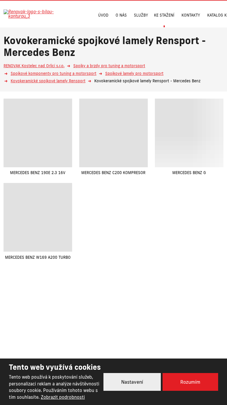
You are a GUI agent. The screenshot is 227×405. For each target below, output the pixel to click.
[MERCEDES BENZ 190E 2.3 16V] (38, 133)
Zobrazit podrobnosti (63, 397)
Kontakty (190, 15)
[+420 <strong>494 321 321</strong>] (73, 14)
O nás (121, 15)
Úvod (103, 15)
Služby (141, 15)
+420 (88, 331)
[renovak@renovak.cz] (85, 14)
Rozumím (190, 382)
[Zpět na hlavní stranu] (33, 13)
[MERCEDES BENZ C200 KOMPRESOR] (113, 133)
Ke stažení (164, 15)
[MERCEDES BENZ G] (189, 133)
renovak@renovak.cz (144, 331)
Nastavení (132, 382)
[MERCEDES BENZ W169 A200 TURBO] (38, 217)
